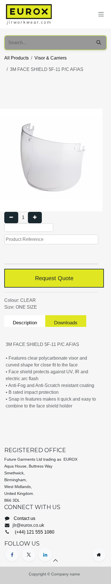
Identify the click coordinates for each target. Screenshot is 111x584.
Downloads (65, 322)
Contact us (24, 518)
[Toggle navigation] (101, 14)
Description (25, 322)
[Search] (98, 43)
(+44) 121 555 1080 (34, 532)
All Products (16, 58)
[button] (55, 560)
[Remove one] (11, 217)
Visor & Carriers (50, 58)
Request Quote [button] (54, 278)
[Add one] (35, 217)
